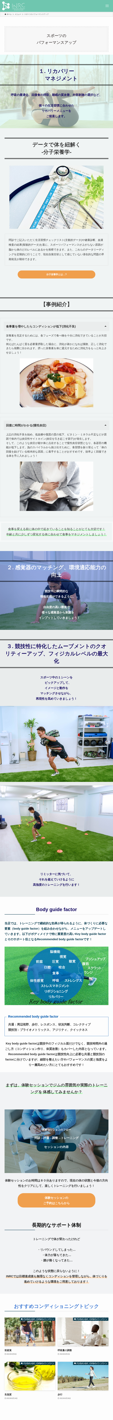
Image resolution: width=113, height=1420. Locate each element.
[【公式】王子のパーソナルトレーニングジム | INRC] (13, 6)
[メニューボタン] (107, 6)
